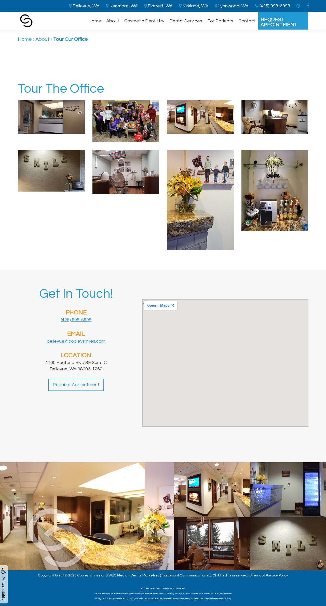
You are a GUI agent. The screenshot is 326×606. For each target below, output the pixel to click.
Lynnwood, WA (233, 6)
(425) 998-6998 (76, 319)
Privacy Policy (277, 575)
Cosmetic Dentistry (144, 21)
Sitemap (257, 575)
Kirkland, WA (195, 6)
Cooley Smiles (88, 575)
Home (94, 21)
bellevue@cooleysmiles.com (76, 341)
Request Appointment (279, 22)
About (112, 21)
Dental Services (185, 21)
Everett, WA (160, 6)
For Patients (220, 21)
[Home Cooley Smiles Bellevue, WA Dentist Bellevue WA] (26, 21)
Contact (247, 21)
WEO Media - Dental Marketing (133, 575)
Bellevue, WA (86, 6)
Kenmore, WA (123, 6)
